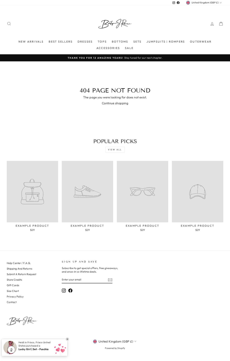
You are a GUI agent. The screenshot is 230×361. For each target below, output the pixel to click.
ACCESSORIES (108, 48)
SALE (129, 48)
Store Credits (14, 279)
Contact (12, 302)
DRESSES (85, 41)
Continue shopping (115, 103)
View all (115, 149)
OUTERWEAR (200, 41)
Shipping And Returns (19, 268)
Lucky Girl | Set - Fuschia (34, 349)
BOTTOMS (120, 41)
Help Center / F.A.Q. (19, 263)
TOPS (102, 41)
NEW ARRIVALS (31, 41)
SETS (137, 41)
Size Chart (13, 291)
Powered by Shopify (115, 348)
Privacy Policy (15, 296)
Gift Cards (13, 285)
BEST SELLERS (60, 41)
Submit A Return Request (21, 274)
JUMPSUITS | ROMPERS (165, 41)
